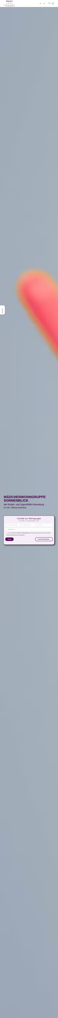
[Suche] (48, 3)
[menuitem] (48, 3)
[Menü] (52, 3)
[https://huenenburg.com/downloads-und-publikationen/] (45, 3)
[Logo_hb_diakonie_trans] (9, 3)
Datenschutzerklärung (23, 533)
